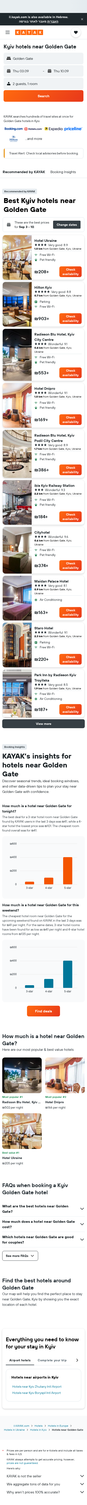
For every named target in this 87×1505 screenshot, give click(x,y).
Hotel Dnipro (44, 388)
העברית (52, 21)
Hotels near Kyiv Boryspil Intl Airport (36, 1393)
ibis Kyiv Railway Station (54, 485)
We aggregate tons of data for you (33, 1484)
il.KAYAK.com (21, 1425)
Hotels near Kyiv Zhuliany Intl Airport (37, 1387)
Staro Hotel (43, 628)
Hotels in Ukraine (14, 1429)
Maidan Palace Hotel (51, 581)
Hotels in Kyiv (38, 1429)
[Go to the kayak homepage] (29, 32)
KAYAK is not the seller (24, 1476)
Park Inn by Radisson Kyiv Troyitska (55, 677)
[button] (82, 19)
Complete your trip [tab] (52, 1360)
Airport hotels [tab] (20, 1360)
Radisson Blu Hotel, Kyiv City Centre (54, 337)
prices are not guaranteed (22, 1463)
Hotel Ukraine (45, 240)
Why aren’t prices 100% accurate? (33, 1492)
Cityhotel (42, 532)
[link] (43, 1011)
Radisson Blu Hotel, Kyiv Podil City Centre (54, 438)
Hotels (39, 1425)
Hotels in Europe (58, 1425)
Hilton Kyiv (43, 287)
